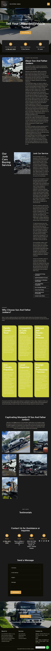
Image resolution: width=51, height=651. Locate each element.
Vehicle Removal (22, 635)
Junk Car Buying (22, 633)
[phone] (6, 535)
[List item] (39, 541)
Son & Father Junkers (15, 4)
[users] (44, 535)
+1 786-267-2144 (11, 49)
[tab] (41, 274)
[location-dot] (31, 535)
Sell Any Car (21, 636)
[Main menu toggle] (48, 4)
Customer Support (22, 638)
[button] (25, 32)
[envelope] (19, 535)
